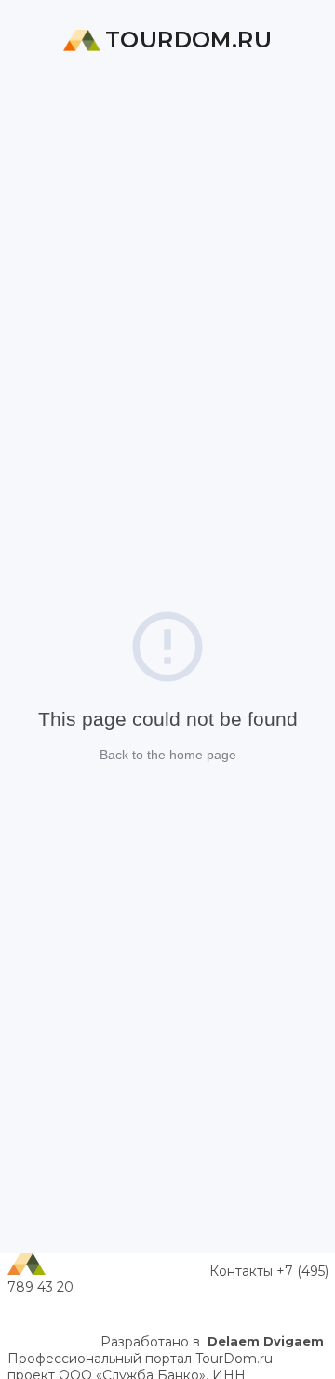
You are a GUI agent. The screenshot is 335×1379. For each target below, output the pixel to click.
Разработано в (212, 1341)
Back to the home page (168, 754)
